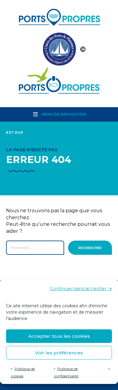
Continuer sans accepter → (81, 288)
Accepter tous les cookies (59, 336)
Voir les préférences (59, 353)
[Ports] (59, 50)
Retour (15, 133)
